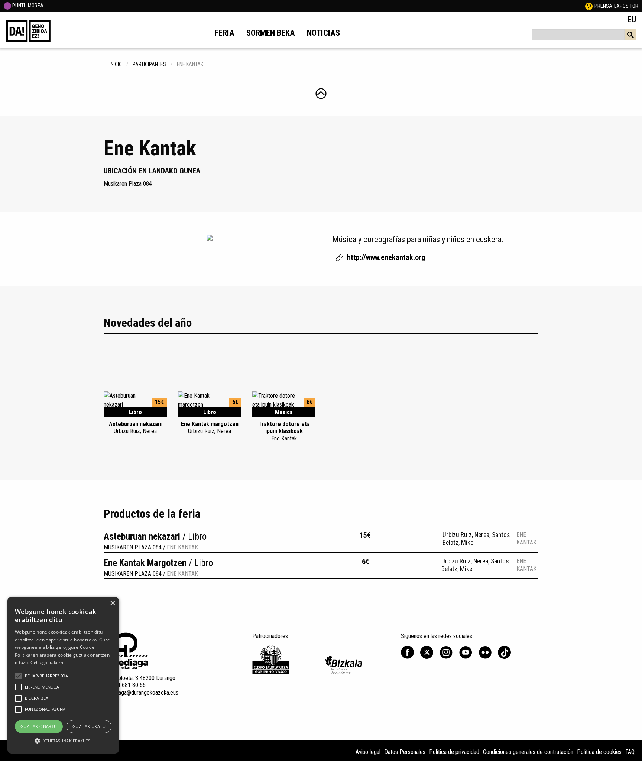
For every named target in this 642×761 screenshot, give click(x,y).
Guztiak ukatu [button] (89, 726)
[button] (18, 676)
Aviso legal (368, 751)
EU (632, 19)
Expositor (626, 6)
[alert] (63, 675)
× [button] (112, 603)
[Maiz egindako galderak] (589, 6)
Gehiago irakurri (46, 662)
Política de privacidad (454, 751)
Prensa (603, 6)
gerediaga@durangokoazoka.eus (141, 692)
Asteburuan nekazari (135, 427)
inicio (116, 64)
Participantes (149, 64)
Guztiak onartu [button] (38, 726)
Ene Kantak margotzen (210, 427)
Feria (224, 33)
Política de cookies (599, 751)
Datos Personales (404, 751)
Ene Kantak (182, 547)
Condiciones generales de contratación (528, 751)
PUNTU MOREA (27, 6)
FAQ (630, 751)
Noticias (323, 33)
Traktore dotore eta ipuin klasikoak (284, 431)
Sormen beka (270, 33)
